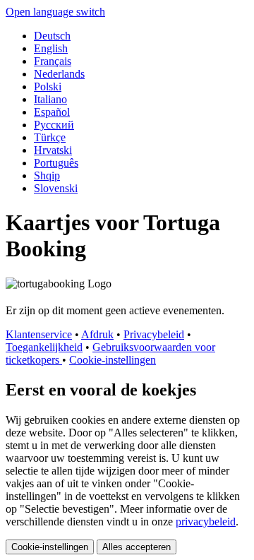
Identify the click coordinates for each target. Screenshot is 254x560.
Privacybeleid (153, 334)
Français (52, 61)
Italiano (50, 99)
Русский (54, 125)
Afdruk (97, 334)
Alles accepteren (136, 547)
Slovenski (56, 188)
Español (52, 112)
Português (56, 163)
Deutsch (52, 36)
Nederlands (59, 74)
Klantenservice (39, 334)
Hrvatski (53, 150)
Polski (47, 87)
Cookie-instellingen (112, 360)
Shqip (47, 175)
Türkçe (50, 137)
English (51, 48)
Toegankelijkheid (44, 347)
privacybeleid (206, 522)
